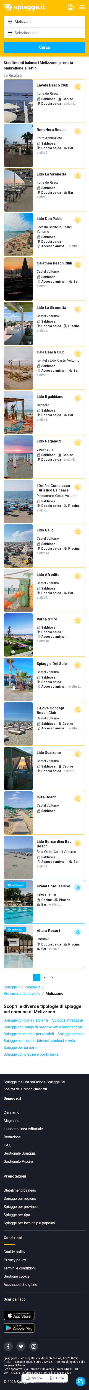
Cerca (44, 47)
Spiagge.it (12, 987)
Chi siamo (11, 1112)
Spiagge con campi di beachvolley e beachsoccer (43, 1027)
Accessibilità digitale (20, 1284)
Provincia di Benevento (22, 993)
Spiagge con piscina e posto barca (31, 1054)
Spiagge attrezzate (67, 1020)
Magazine (11, 1120)
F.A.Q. (8, 1145)
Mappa (37, 1378)
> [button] (52, 977)
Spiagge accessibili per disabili (29, 1034)
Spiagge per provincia (21, 1207)
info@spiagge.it (32, 1372)
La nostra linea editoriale (23, 1129)
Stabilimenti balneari (20, 1190)
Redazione (12, 1137)
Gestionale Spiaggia (20, 1153)
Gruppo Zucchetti (34, 1089)
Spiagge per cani (71, 1034)
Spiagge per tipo (17, 1215)
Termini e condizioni (20, 1268)
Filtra (60, 1378)
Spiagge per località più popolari (29, 1223)
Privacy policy (15, 1260)
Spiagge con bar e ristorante (26, 1020)
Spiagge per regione (20, 1198)
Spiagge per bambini (20, 1047)
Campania (32, 987)
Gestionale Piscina (19, 1161)
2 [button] (45, 977)
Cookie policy (14, 1252)
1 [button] (37, 977)
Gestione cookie (17, 1276)
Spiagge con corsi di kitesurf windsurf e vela (39, 1041)
